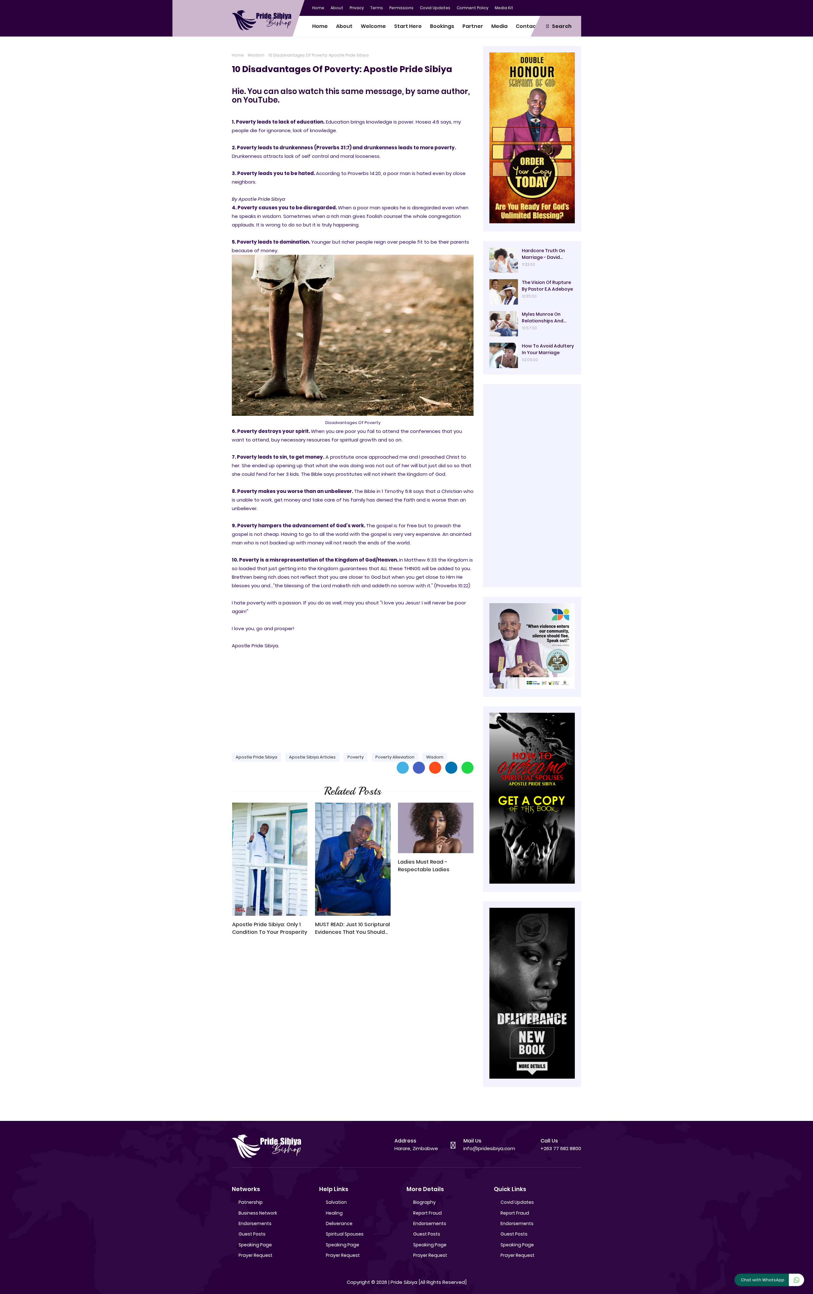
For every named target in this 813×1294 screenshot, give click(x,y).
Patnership (251, 1202)
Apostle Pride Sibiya (256, 757)
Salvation (336, 1202)
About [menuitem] (344, 26)
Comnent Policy (472, 7)
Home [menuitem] (320, 26)
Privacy (357, 7)
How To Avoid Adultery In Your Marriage (548, 349)
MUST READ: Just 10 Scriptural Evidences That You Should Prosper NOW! (352, 928)
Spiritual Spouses (345, 1234)
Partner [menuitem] (472, 26)
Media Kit (504, 7)
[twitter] (551, 7)
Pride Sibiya (404, 1282)
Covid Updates (435, 7)
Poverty (355, 757)
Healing (334, 1213)
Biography (424, 1202)
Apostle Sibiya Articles (312, 757)
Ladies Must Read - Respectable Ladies (423, 865)
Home (318, 7)
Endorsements (255, 1223)
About (337, 7)
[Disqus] (353, 1031)
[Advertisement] (353, 698)
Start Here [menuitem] (408, 26)
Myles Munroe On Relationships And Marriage (542, 317)
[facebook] (538, 7)
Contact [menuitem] (527, 26)
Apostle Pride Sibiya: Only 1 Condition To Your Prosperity (269, 928)
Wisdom (256, 55)
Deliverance (339, 1223)
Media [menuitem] (499, 26)
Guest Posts (252, 1234)
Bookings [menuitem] (442, 26)
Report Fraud (427, 1213)
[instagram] (563, 7)
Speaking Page (255, 1245)
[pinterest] (576, 7)
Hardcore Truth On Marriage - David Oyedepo (543, 254)
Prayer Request (255, 1255)
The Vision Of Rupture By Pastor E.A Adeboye (547, 285)
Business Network (258, 1213)
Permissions (401, 7)
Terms (376, 7)
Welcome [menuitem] (373, 26)
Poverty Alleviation (394, 757)
